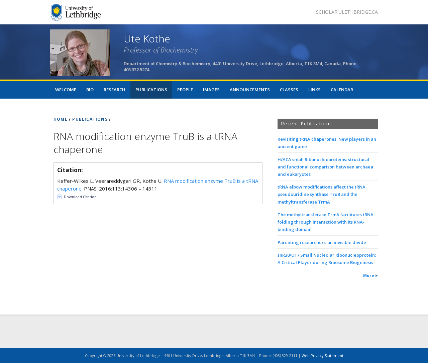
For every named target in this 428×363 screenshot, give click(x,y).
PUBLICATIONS (89, 119)
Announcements (250, 90)
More (368, 275)
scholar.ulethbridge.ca (347, 12)
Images (211, 90)
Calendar (342, 90)
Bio (90, 90)
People (185, 90)
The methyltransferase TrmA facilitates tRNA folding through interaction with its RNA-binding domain (325, 222)
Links (314, 90)
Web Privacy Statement (322, 355)
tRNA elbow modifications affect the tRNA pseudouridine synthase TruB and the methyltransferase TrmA (321, 194)
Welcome (65, 90)
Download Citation (80, 196)
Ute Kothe (147, 38)
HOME (61, 119)
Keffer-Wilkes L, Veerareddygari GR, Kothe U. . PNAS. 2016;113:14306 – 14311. (157, 184)
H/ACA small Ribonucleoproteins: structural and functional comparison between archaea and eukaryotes (325, 166)
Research (114, 90)
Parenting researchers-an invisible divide (322, 242)
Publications (151, 90)
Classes (289, 90)
